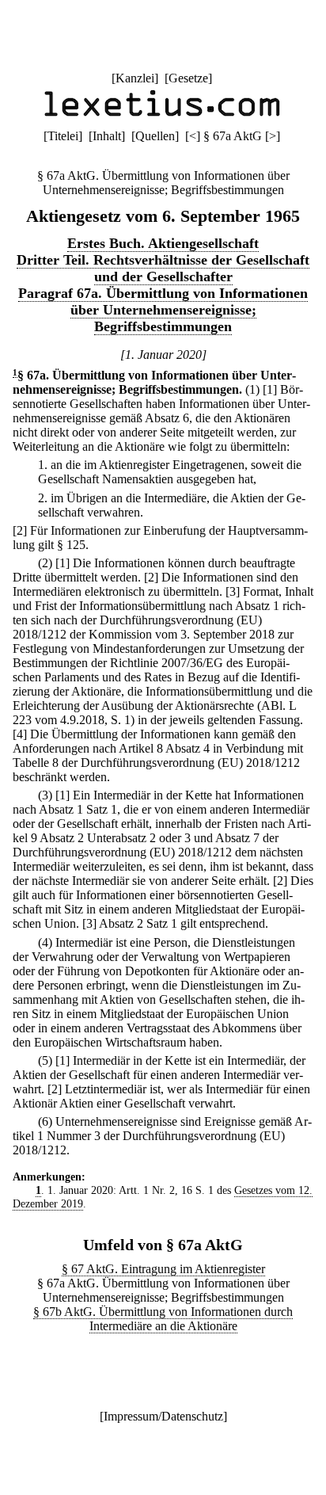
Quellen (155, 136)
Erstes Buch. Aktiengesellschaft (163, 243)
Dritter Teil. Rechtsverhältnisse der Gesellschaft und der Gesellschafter (163, 268)
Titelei (62, 136)
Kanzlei (135, 78)
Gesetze (188, 78)
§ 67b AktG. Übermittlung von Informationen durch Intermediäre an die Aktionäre (163, 1319)
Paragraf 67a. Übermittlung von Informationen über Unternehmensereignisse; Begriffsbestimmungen (163, 309)
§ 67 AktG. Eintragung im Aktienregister (163, 1269)
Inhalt (107, 136)
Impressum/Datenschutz (163, 1416)
